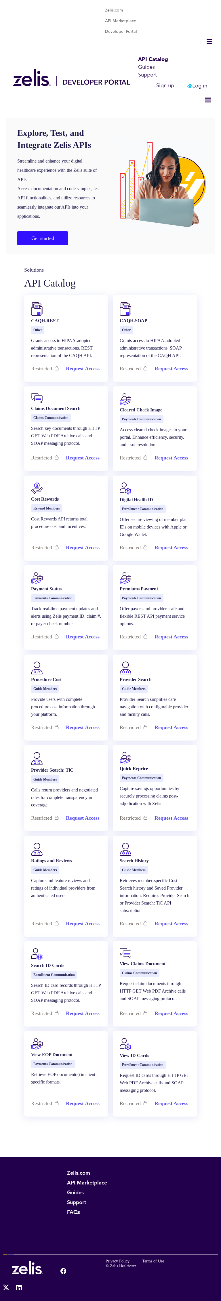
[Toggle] (209, 42)
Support (147, 75)
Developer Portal (121, 32)
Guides (146, 67)
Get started (42, 238)
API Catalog (153, 59)
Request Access (83, 368)
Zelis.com (114, 10)
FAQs (73, 1212)
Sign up (165, 85)
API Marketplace (120, 21)
